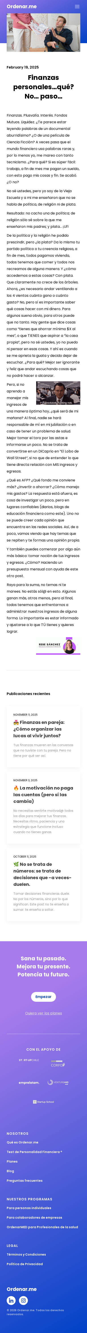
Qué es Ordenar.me (22, 1142)
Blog (10, 1171)
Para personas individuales (29, 1208)
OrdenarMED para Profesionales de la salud (42, 1227)
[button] (77, 6)
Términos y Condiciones (26, 1254)
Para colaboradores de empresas (34, 1218)
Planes (12, 1161)
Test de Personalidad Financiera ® (34, 1152)
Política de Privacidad (25, 1264)
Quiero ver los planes (43, 1013)
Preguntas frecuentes (25, 1181)
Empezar (43, 996)
